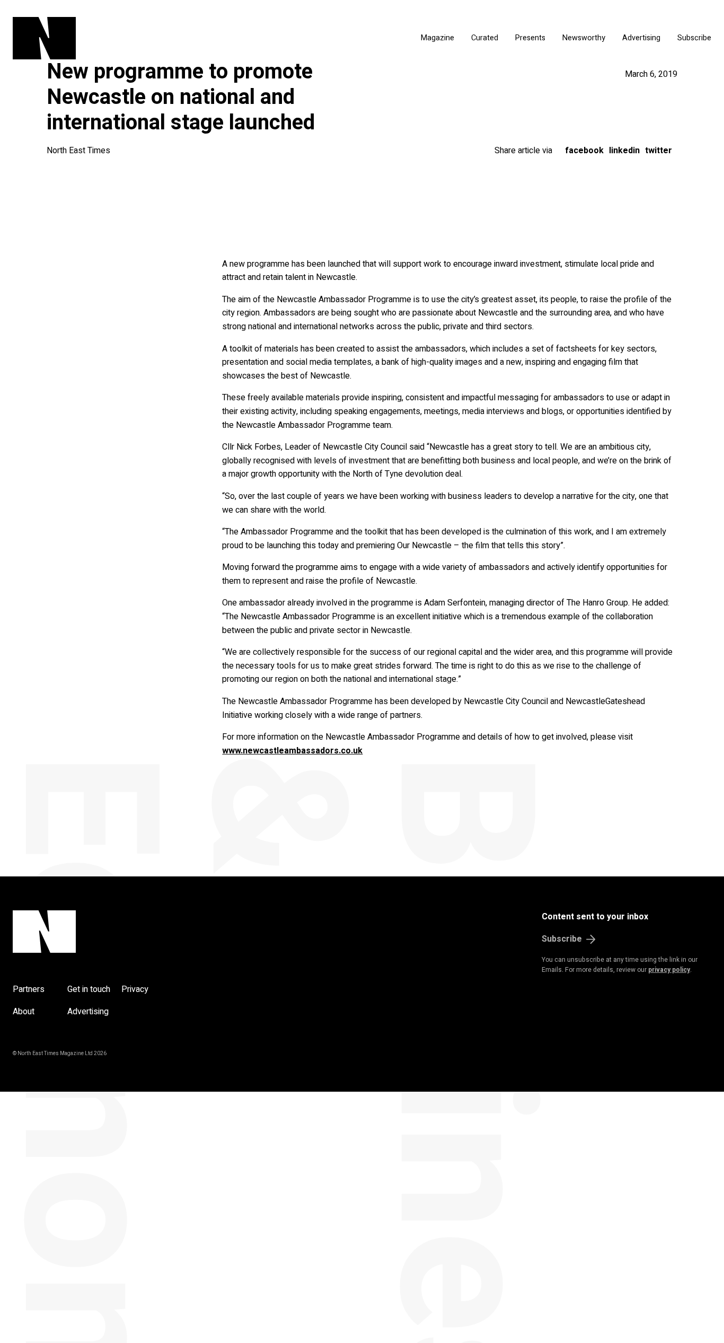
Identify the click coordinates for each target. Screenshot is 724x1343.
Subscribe (694, 37)
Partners (29, 989)
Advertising (641, 37)
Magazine (437, 37)
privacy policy (669, 970)
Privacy (134, 989)
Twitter (658, 150)
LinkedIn (624, 150)
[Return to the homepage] (131, 38)
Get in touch (88, 989)
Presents (530, 37)
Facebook (584, 150)
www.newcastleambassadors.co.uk (292, 750)
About (23, 1011)
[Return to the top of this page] (95, 931)
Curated (484, 37)
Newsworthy (583, 37)
